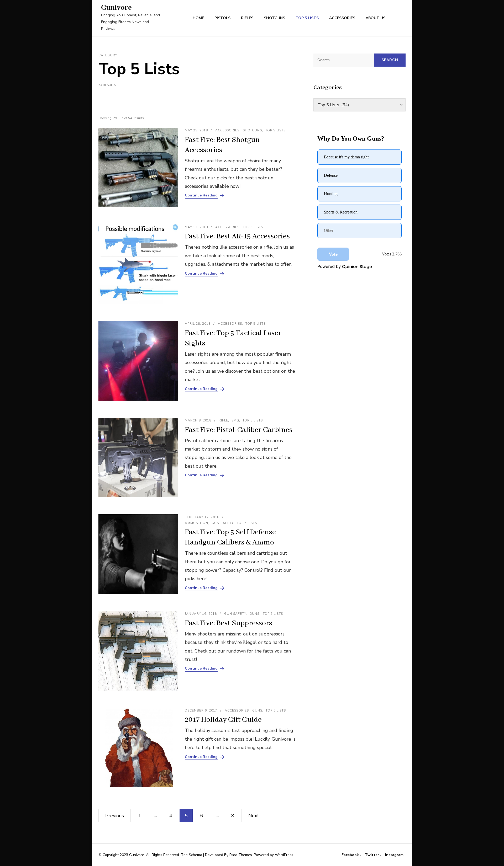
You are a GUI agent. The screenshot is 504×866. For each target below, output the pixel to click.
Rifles (247, 17)
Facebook (351, 855)
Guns (254, 614)
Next (253, 815)
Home (198, 17)
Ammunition (196, 523)
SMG (235, 420)
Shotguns (274, 17)
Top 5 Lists (307, 17)
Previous (114, 815)
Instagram (395, 855)
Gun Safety (222, 523)
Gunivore (116, 7)
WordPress (284, 854)
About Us (375, 17)
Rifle (223, 420)
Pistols (222, 17)
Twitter (372, 855)
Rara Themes (240, 854)
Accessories (342, 17)
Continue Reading (201, 195)
